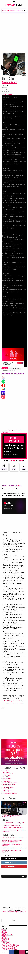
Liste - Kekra (6, 772)
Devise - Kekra (6, 781)
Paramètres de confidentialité (14, 912)
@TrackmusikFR (10, 858)
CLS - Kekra (5, 495)
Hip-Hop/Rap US (7, 934)
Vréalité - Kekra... (6, 489)
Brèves (4, 931)
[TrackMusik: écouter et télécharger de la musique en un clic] (14, 5)
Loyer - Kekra (6, 780)
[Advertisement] (14, 34)
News (4, 930)
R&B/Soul (5, 936)
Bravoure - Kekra (7, 792)
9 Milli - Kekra (21, 493)
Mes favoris (16, 368)
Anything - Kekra (7, 778)
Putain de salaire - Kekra (9, 774)
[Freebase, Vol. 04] (14, 63)
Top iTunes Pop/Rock (9, 949)
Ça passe (14, 469)
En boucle (4, 469)
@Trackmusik (9, 866)
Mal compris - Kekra (8, 790)
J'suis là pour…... (14, 493)
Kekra (8, 85)
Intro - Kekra (6, 771)
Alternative (6, 942)
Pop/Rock (5, 939)
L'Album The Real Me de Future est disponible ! (14, 838)
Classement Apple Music (13, 911)
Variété (4, 937)
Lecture (5, 368)
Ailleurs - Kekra (7, 786)
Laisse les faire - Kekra (9, 784)
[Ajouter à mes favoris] (10, 368)
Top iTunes (6, 943)
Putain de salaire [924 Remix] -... (11, 793)
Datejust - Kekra (7, 789)
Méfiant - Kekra (13, 495)
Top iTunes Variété (8, 948)
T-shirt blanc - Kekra (8, 787)
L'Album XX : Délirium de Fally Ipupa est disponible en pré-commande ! (12, 841)
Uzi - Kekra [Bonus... (17, 491)
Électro (4, 940)
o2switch (4, 911)
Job (25, 911)
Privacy (21, 911)
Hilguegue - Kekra (7, 491)
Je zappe (24, 469)
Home (5, 928)
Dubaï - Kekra (20, 495)
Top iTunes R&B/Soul (9, 946)
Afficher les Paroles (7, 94)
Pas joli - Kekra (15, 489)
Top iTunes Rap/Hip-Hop (10, 945)
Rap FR (4, 933)
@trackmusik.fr (10, 862)
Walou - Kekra (6, 493)
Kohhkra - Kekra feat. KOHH (10, 783)
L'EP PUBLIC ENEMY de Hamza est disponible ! (14, 848)
